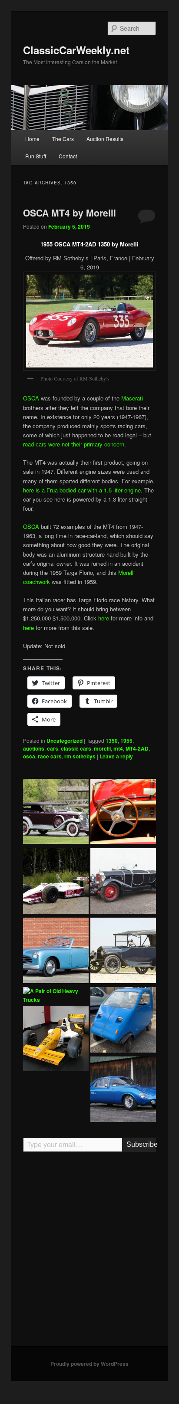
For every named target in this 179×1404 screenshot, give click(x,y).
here (103, 618)
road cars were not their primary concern (73, 444)
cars (52, 748)
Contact (68, 156)
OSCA (31, 398)
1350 (112, 741)
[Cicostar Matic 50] (123, 1021)
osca (29, 756)
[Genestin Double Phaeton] (123, 882)
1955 (126, 741)
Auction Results (104, 138)
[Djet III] (123, 1090)
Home (32, 138)
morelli (102, 748)
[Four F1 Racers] (56, 1039)
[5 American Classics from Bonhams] (123, 951)
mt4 (118, 748)
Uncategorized (64, 741)
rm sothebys (80, 756)
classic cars (76, 748)
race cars (50, 756)
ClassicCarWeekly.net (76, 50)
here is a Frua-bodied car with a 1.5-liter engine (82, 490)
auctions (33, 748)
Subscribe (141, 1144)
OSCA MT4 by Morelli (69, 212)
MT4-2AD (137, 748)
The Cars (63, 138)
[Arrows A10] (56, 882)
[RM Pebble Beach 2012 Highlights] (123, 812)
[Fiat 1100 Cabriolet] (56, 951)
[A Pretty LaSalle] (56, 812)
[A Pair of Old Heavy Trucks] (56, 995)
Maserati (132, 398)
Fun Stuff (35, 156)
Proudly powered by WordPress (89, 1364)
